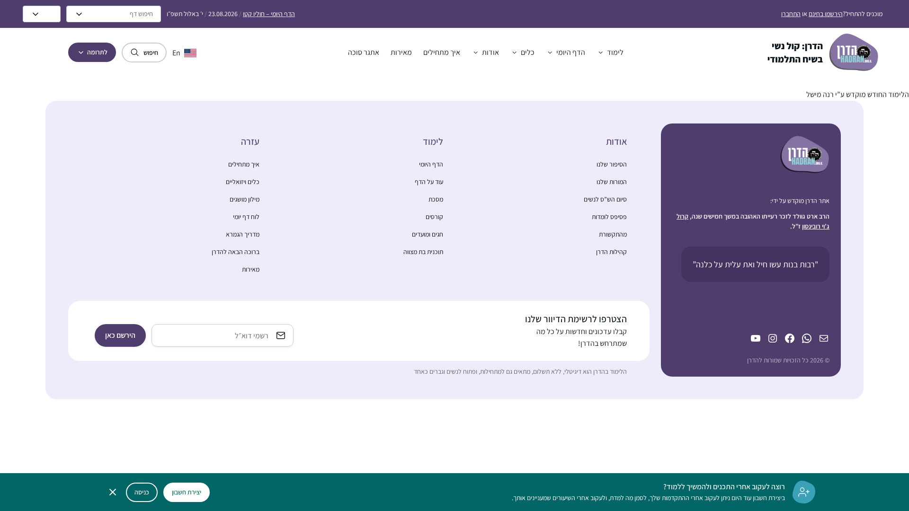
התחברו (791, 13)
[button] (610, 52)
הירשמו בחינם (826, 13)
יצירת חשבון (186, 492)
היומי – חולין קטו (269, 13)
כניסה (141, 492)
